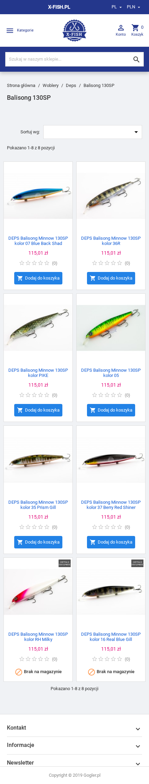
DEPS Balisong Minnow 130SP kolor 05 (111, 373)
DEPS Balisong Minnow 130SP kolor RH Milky (38, 637)
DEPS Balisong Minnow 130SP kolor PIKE (38, 373)
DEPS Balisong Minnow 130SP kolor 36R (111, 241)
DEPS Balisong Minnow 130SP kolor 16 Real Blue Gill (111, 637)
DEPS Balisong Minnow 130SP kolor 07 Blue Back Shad (38, 241)
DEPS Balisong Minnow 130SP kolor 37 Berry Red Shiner (111, 505)
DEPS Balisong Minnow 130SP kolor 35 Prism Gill (38, 505)
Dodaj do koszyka (38, 278)
